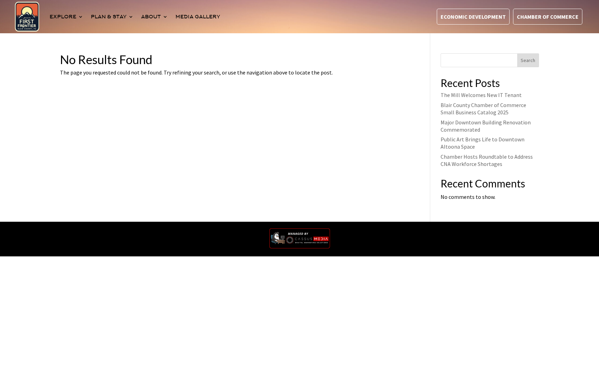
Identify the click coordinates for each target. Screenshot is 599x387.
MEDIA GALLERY (197, 17)
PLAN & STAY (109, 17)
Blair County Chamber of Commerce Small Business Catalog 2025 (483, 109)
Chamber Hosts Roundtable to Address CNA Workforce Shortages (487, 160)
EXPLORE (63, 17)
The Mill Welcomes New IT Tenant (481, 94)
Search (528, 60)
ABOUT (151, 17)
